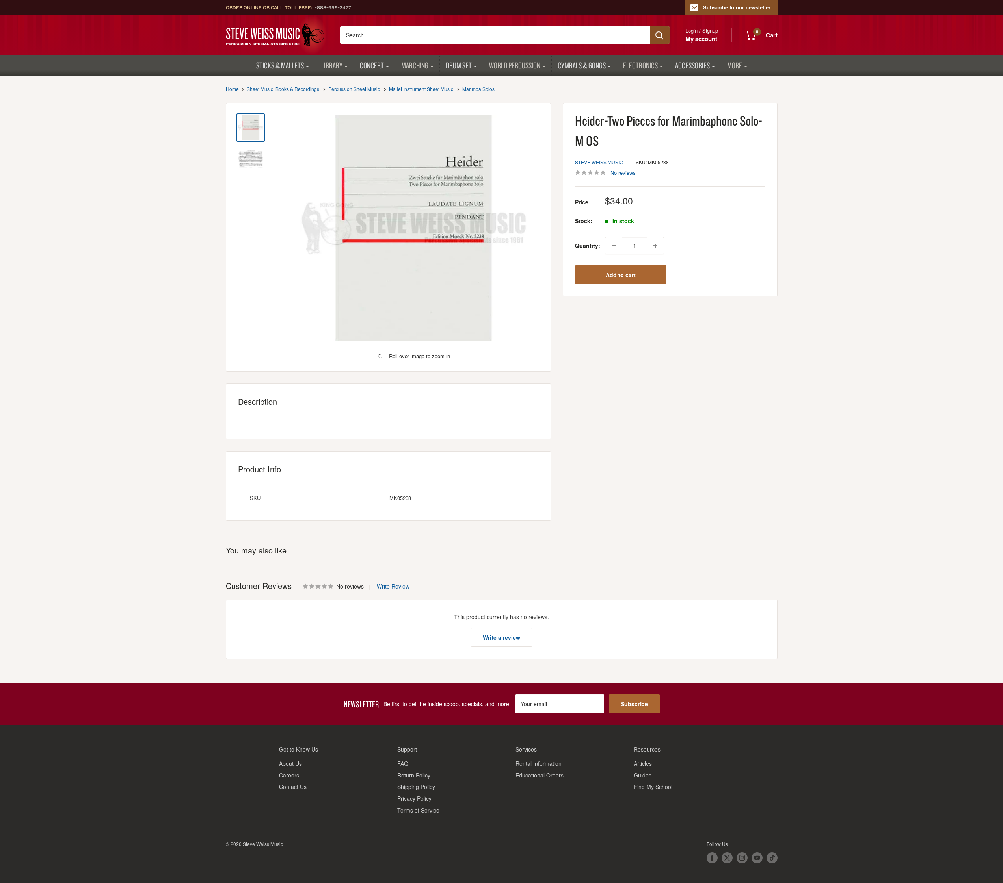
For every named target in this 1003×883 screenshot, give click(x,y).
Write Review (393, 586)
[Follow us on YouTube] (757, 857)
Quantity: (587, 246)
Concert (372, 65)
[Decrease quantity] (613, 245)
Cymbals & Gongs (582, 65)
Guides (642, 775)
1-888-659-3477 (332, 7)
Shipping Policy (416, 786)
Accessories (692, 65)
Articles (643, 763)
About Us (290, 763)
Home (232, 88)
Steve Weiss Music (599, 162)
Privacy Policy (414, 798)
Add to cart (621, 275)
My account (701, 38)
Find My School (653, 786)
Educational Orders (539, 775)
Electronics (640, 65)
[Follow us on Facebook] (712, 857)
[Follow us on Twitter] (727, 857)
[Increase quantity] (655, 245)
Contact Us (293, 786)
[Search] (660, 35)
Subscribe (634, 704)
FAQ (402, 763)
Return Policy (413, 775)
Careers (289, 775)
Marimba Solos (478, 88)
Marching (414, 65)
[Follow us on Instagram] (742, 857)
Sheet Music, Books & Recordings (283, 88)
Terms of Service (418, 810)
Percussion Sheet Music (354, 88)
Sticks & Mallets (280, 65)
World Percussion (514, 65)
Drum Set (459, 65)
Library (331, 65)
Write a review (501, 637)
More (734, 65)
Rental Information (538, 763)
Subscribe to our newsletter (736, 7)
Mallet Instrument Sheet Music (421, 88)
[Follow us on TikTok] (772, 857)
